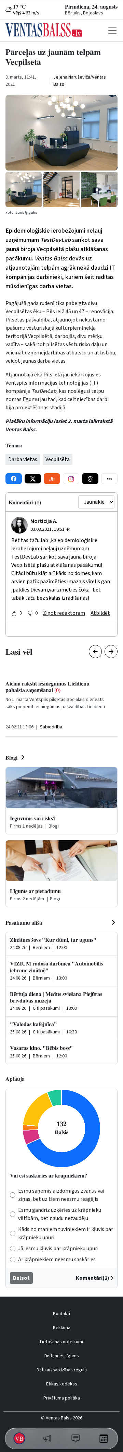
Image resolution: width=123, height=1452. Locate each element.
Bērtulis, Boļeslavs (84, 13)
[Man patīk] (14, 613)
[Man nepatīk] (30, 613)
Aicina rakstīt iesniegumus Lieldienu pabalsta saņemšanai (47, 686)
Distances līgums (61, 1356)
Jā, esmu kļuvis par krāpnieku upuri (58, 1248)
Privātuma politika (61, 1398)
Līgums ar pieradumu (35, 891)
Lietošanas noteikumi (61, 1341)
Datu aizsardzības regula (62, 1370)
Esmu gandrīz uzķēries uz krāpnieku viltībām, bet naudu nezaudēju (59, 1214)
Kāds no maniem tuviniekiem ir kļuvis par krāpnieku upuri (65, 1233)
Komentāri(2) (92, 1278)
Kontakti (61, 1313)
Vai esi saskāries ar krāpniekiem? (48, 1175)
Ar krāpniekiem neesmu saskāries (57, 1259)
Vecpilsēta (57, 459)
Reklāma (61, 1327)
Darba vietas (22, 459)
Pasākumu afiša (23, 922)
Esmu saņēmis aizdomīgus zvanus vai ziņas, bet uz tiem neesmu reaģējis (61, 1195)
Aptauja (15, 1078)
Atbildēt (100, 613)
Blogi (11, 757)
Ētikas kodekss (61, 1384)
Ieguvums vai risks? (33, 818)
